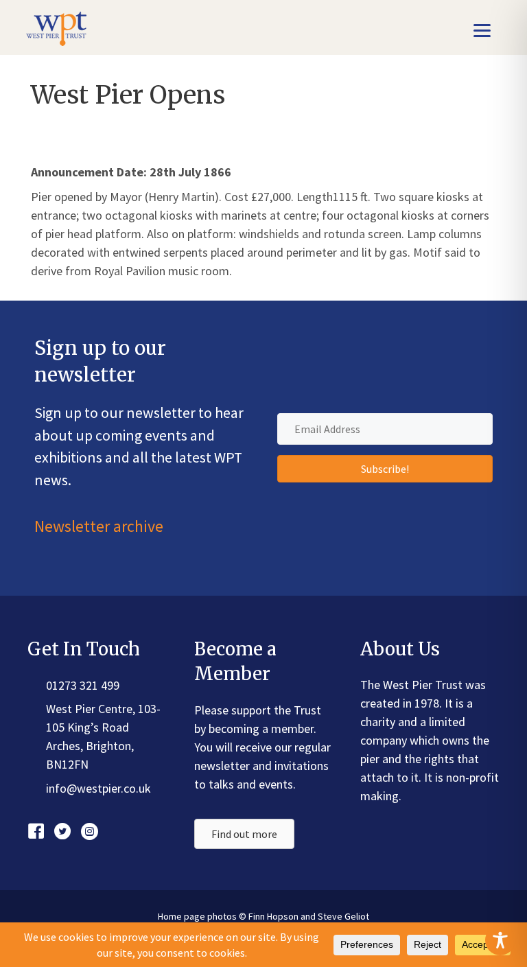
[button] (385, 468)
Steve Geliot (343, 916)
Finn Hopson (273, 916)
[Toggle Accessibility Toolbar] (500, 940)
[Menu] (482, 29)
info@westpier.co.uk (98, 788)
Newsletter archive (98, 526)
